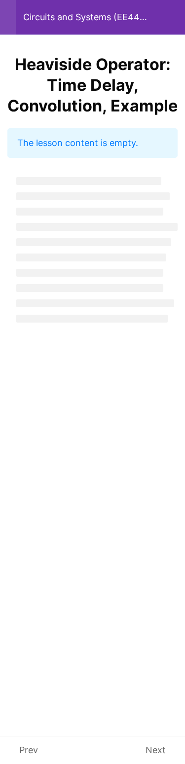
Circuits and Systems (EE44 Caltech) (81, 17)
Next (156, 750)
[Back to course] (174, 17)
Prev (28, 750)
